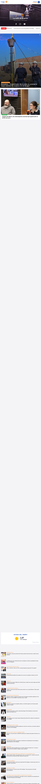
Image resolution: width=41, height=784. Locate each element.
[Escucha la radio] (36, 2)
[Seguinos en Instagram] (20, 24)
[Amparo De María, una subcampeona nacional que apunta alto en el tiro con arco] (20, 104)
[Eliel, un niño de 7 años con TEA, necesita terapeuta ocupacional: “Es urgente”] (20, 669)
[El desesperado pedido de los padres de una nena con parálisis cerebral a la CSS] (20, 677)
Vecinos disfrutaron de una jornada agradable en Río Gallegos (14, 28)
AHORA (4, 28)
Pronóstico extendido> (35, 642)
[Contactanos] (24, 24)
